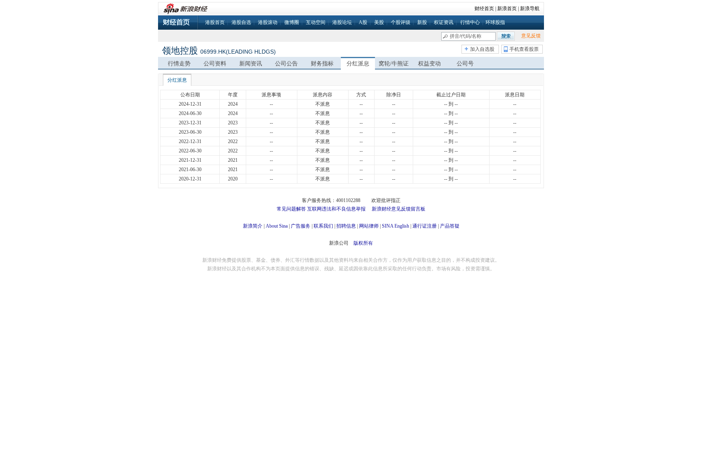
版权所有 (363, 243)
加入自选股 (482, 49)
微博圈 (291, 22)
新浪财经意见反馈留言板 (398, 209)
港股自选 (241, 22)
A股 (363, 22)
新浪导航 (530, 8)
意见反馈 (531, 36)
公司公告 (286, 64)
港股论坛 (342, 22)
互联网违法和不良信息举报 (336, 209)
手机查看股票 (524, 49)
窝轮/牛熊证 (394, 64)
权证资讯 (443, 22)
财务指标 (322, 64)
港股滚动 (267, 22)
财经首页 (484, 8)
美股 (379, 22)
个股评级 (400, 22)
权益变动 (429, 64)
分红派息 (358, 64)
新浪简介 (252, 226)
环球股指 (495, 22)
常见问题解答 (291, 209)
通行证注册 (424, 226)
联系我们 (323, 226)
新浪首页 (507, 8)
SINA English (395, 226)
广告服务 (300, 226)
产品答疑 (449, 226)
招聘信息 (346, 226)
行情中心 (470, 22)
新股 (422, 22)
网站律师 (369, 226)
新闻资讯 (250, 64)
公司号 (465, 64)
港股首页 (215, 22)
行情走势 (179, 64)
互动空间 (315, 22)
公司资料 (215, 64)
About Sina (277, 226)
